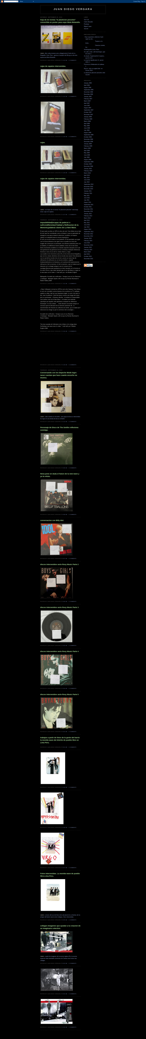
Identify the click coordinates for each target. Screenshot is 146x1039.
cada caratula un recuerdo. (52, 416)
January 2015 (88, 247)
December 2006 (88, 94)
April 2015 (87, 254)
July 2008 (86, 130)
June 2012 (87, 225)
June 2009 (87, 155)
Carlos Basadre (88, 22)
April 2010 (87, 175)
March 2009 (87, 148)
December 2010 (88, 188)
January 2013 (88, 238)
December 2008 (88, 141)
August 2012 (87, 229)
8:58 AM (65, 827)
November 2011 (88, 209)
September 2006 (88, 89)
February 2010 (88, 170)
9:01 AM (65, 747)
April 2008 (87, 123)
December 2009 (88, 166)
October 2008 (88, 137)
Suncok (86, 28)
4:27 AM (65, 214)
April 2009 (87, 150)
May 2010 (87, 177)
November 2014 (88, 245)
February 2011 (88, 193)
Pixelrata (86, 24)
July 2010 (86, 182)
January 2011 (88, 191)
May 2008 (87, 125)
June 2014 (87, 243)
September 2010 (88, 184)
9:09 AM (65, 467)
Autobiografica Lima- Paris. (92, 49)
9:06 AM (65, 601)
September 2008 (88, 134)
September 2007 (88, 110)
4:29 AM (65, 172)
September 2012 (88, 231)
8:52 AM (65, 993)
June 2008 (87, 128)
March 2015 (87, 252)
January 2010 (88, 168)
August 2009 (87, 159)
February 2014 (88, 240)
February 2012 (88, 216)
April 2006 (87, 85)
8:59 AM (65, 787)
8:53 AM (65, 963)
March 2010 (87, 173)
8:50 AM (65, 1027)
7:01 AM (65, 283)
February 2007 (88, 98)
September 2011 (88, 204)
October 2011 (88, 207)
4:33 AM (65, 60)
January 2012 (88, 213)
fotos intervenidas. (68, 917)
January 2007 (88, 96)
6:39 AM (65, 364)
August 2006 (87, 87)
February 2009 (88, 146)
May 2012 (87, 222)
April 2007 (87, 103)
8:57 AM (65, 867)
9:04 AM (65, 688)
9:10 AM (65, 421)
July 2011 (86, 200)
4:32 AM (65, 96)
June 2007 (87, 105)
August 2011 (87, 202)
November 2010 (88, 186)
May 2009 (87, 152)
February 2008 (88, 119)
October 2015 (88, 256)
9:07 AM (65, 558)
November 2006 (88, 92)
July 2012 (86, 227)
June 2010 (87, 179)
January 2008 (88, 116)
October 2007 (88, 112)
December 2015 (88, 258)
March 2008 (87, 121)
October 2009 (88, 164)
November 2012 (88, 234)
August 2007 (87, 107)
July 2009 (86, 157)
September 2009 (88, 161)
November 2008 (88, 139)
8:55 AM (65, 919)
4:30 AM (65, 136)
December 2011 (88, 211)
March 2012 (87, 218)
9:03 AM (65, 731)
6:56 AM (65, 331)
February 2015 (88, 249)
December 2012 (88, 236)
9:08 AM (65, 514)
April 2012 (87, 220)
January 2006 (88, 83)
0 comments (72, 60)
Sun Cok (86, 19)
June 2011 (87, 197)
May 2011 (86, 195)
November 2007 (88, 114)
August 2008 (87, 132)
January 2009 (88, 143)
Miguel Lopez (88, 26)
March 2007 (87, 101)
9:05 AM (65, 645)
